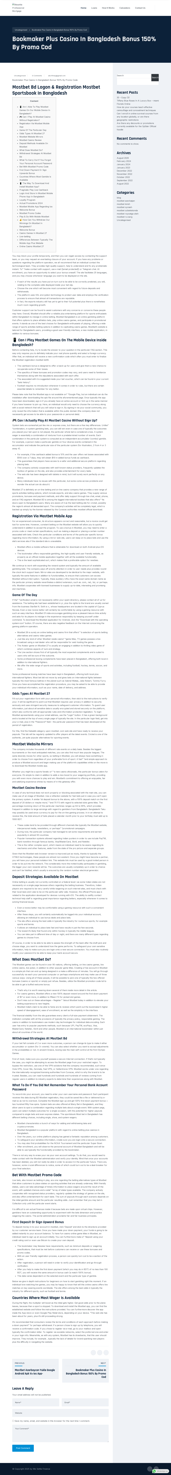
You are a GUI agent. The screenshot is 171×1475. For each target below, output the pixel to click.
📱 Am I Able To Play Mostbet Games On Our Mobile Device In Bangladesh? (34, 110)
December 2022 (124, 171)
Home (83, 8)
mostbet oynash (124, 207)
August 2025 (123, 158)
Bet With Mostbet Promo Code (33, 166)
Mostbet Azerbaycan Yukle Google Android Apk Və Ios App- (35, 1371)
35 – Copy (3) (123, 97)
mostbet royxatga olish (127, 213)
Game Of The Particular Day (32, 130)
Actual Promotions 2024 (31, 203)
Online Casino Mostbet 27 (31, 246)
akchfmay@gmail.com (56, 76)
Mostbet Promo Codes (30, 213)
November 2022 (124, 174)
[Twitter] (99, 1352)
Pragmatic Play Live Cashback (33, 190)
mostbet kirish (123, 204)
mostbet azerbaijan (126, 201)
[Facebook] (93, 1352)
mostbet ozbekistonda (127, 210)
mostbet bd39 (42, 360)
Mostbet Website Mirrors (31, 136)
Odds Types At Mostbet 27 (32, 133)
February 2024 (124, 161)
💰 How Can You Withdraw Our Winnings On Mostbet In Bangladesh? (34, 223)
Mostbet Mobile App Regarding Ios (35, 206)
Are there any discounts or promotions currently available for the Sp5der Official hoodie (136, 126)
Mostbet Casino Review (30, 140)
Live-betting (24, 236)
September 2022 (125, 180)
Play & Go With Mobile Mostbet (34, 216)
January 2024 (123, 164)
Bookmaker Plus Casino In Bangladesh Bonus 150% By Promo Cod (86, 1373)
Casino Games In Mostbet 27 (33, 233)
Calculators (124, 8)
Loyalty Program (27, 200)
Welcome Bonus (27, 210)
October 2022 (123, 177)
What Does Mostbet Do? (31, 150)
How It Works (108, 8)
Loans (94, 8)
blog (119, 197)
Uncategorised (20, 76)
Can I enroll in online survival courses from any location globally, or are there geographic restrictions (137, 116)
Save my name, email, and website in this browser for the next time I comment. (52, 1421)
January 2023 (123, 167)
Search (120, 75)
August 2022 (123, 183)
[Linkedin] (106, 1352)
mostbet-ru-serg (124, 217)
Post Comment (23, 1448)
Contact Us (140, 8)
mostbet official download (90, 509)
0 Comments (37, 76)
